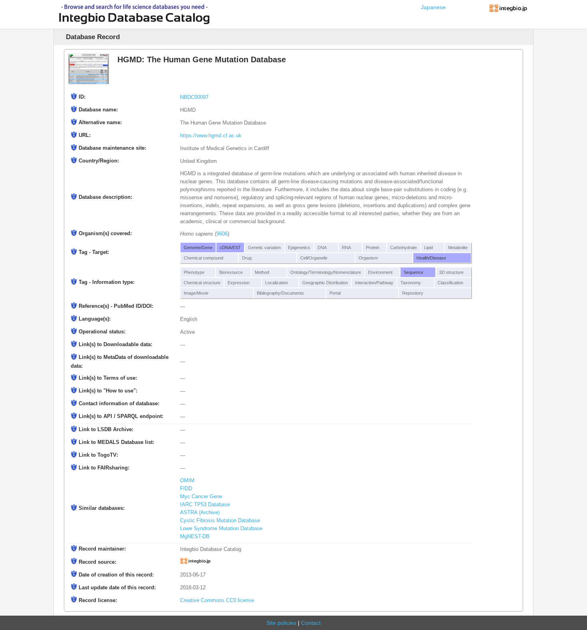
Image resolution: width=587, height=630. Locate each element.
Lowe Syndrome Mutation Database (221, 528)
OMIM (187, 480)
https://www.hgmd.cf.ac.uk (211, 136)
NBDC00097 (194, 97)
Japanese (433, 7)
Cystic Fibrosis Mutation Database (220, 520)
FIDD (186, 488)
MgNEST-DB (195, 536)
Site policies (281, 623)
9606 (222, 234)
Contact (311, 623)
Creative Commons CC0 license (217, 600)
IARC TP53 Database (205, 504)
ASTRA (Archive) (200, 512)
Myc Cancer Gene (201, 496)
